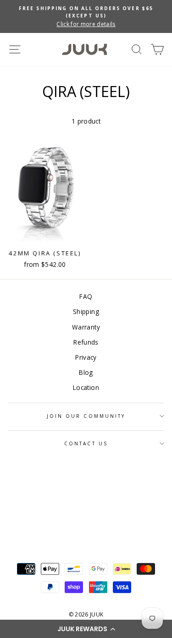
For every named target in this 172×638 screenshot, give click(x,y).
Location (86, 387)
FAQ (85, 296)
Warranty (86, 327)
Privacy (85, 357)
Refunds (85, 342)
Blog (86, 372)
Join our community (86, 416)
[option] (86, 16)
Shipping (86, 311)
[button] (86, 629)
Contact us (86, 443)
